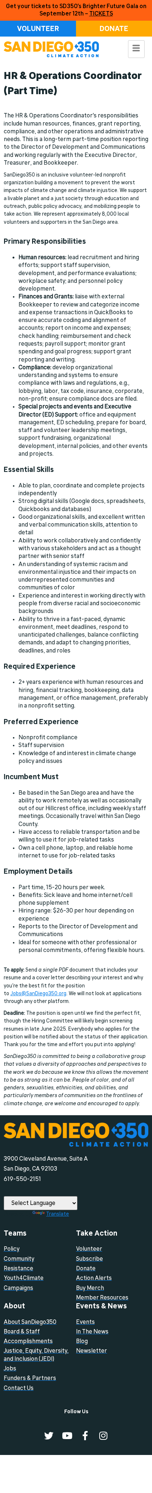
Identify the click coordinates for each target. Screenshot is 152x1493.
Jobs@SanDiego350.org (38, 993)
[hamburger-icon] (136, 49)
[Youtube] (67, 1435)
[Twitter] (48, 1435)
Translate (57, 1214)
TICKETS (101, 13)
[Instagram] (103, 1435)
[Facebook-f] (85, 1435)
